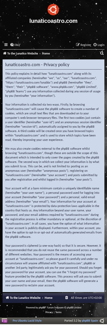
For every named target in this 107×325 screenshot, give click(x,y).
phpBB (42, 307)
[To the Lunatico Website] (53, 8)
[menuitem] (15, 45)
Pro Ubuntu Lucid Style (27, 320)
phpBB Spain (90, 320)
